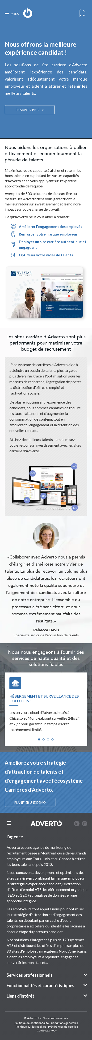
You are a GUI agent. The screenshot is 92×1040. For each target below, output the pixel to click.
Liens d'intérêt (20, 996)
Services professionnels (30, 975)
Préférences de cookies (63, 1026)
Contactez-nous (47, 1030)
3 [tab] (48, 739)
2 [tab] (43, 739)
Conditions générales (64, 1023)
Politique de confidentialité (31, 1023)
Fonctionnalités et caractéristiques (40, 985)
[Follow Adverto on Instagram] (84, 823)
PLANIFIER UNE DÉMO (30, 802)
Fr (84, 15)
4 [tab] (52, 739)
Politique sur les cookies (31, 1026)
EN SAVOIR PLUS (28, 110)
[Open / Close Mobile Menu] (9, 823)
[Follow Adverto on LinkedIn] (76, 823)
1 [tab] (39, 739)
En (84, 11)
